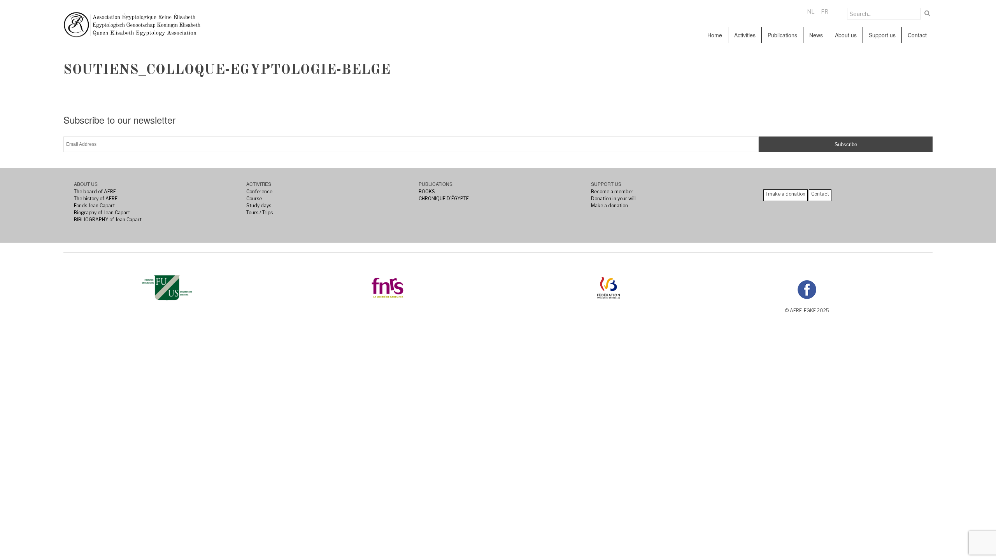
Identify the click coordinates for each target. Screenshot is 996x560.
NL (811, 11)
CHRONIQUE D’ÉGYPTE (444, 198)
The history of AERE (95, 198)
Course (254, 198)
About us (846, 35)
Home (714, 35)
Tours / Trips (259, 212)
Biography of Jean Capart (102, 212)
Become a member (612, 191)
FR (824, 11)
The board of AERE (95, 191)
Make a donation (609, 205)
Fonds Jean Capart (94, 205)
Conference (259, 191)
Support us (882, 35)
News (816, 35)
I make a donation (785, 194)
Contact (917, 35)
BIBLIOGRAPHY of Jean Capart (108, 219)
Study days (258, 205)
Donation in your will (613, 198)
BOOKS (427, 191)
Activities (745, 35)
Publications (782, 35)
